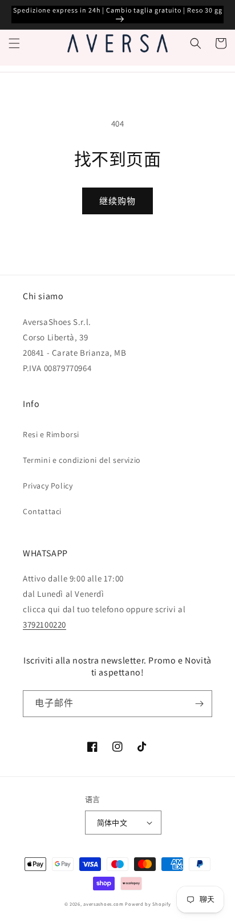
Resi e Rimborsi (51, 434)
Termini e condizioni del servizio (82, 460)
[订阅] (199, 703)
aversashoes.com (103, 904)
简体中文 (112, 823)
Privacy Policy (47, 486)
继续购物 (117, 201)
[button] (14, 43)
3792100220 (44, 624)
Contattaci (42, 511)
